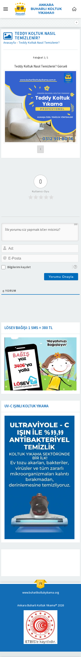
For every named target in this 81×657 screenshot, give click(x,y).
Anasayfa (9, 42)
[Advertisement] (39, 563)
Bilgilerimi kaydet (19, 267)
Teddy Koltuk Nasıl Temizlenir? (39, 42)
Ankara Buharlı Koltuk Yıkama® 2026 (40, 605)
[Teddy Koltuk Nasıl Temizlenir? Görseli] (40, 140)
